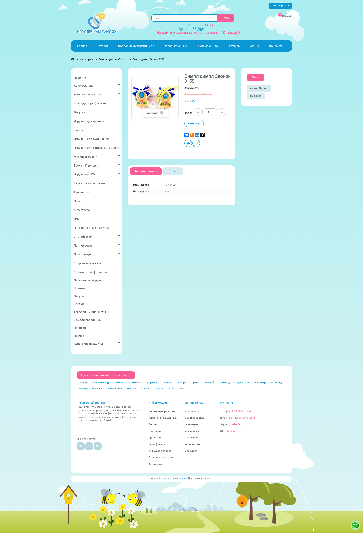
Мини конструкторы (97, 93)
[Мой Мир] (197, 135)
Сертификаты (156, 444)
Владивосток (241, 382)
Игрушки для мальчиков (97, 138)
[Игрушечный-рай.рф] (96, 23)
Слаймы (79, 288)
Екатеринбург (114, 388)
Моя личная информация (192, 441)
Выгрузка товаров (159, 450)
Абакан (119, 382)
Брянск (196, 382)
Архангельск (134, 382)
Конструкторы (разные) (97, 102)
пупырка (255, 95)
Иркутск (158, 388)
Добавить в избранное (196, 144)
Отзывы (173, 171)
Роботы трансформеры (90, 272)
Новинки (80, 77)
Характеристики (145, 171)
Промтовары (97, 253)
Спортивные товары (97, 262)
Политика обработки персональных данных (162, 414)
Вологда (83, 388)
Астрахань (152, 382)
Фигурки (97, 111)
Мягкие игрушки (97, 155)
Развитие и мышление (97, 182)
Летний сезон (97, 244)
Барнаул (167, 382)
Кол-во (188, 113)
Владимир (260, 382)
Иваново (131, 388)
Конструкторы (97, 84)
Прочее (79, 335)
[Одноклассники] (192, 135)
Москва (82, 382)
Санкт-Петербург (101, 382)
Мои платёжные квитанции (194, 421)
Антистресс (97, 209)
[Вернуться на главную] (72, 59)
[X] (202, 135)
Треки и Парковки (97, 164)
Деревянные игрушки (89, 280)
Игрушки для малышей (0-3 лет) (97, 147)
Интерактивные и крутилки (97, 227)
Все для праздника (87, 320)
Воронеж (97, 388)
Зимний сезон (97, 235)
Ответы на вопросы (160, 457)
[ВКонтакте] (186, 135)
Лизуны (79, 296)
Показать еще (175, 388)
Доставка (154, 430)
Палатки (80, 328)
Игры (97, 218)
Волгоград (276, 382)
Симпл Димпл (258, 88)
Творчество (97, 191)
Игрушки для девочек (97, 120)
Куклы (97, 129)
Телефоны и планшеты (90, 312)
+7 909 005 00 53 (198, 25)
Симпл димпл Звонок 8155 (148, 59)
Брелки (79, 304)
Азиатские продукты (97, 342)
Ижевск (145, 388)
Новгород (224, 382)
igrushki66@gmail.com (241, 417)
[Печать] (188, 144)
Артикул (189, 88)
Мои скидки (191, 450)
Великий (209, 382)
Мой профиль (194, 402)
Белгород (182, 382)
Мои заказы (191, 411)
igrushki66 (234, 424)
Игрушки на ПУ (97, 173)
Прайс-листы (156, 437)
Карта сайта (156, 464)
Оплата (153, 424)
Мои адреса (191, 430)
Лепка (97, 200)
